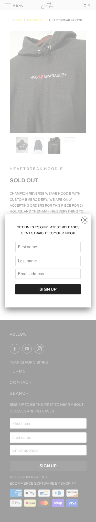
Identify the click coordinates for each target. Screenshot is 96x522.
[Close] (84, 219)
